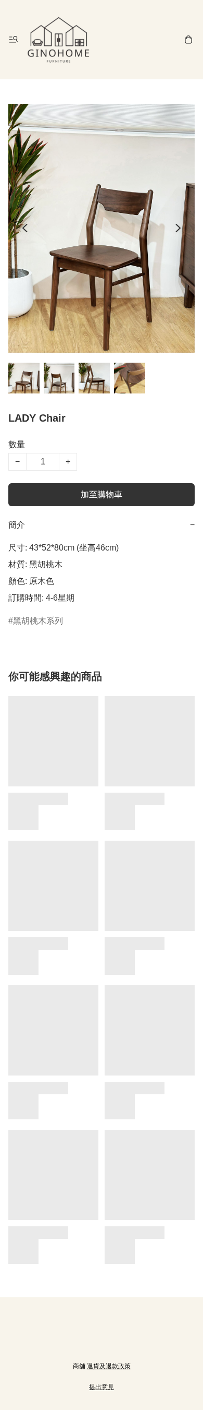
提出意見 (101, 1387)
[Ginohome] (58, 39)
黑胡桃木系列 (38, 620)
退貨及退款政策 (109, 1366)
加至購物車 (101, 494)
